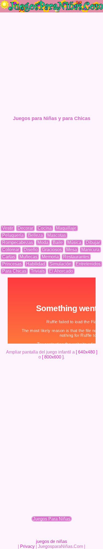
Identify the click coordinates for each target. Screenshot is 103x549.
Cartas (8, 256)
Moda (42, 242)
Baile (58, 242)
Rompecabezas (17, 242)
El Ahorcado (61, 271)
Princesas (12, 264)
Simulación (60, 264)
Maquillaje (66, 228)
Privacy (27, 546)
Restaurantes (76, 256)
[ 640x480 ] (86, 352)
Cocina (45, 228)
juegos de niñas (51, 541)
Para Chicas (14, 271)
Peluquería (13, 235)
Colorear (10, 249)
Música (74, 242)
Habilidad (35, 264)
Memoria (50, 256)
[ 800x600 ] (52, 357)
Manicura (90, 249)
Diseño (31, 249)
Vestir (7, 228)
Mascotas (56, 235)
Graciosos (52, 249)
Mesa (71, 249)
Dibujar (93, 242)
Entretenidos (88, 264)
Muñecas (28, 256)
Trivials (38, 271)
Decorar (25, 228)
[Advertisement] (51, 64)
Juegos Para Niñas (51, 519)
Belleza (35, 235)
